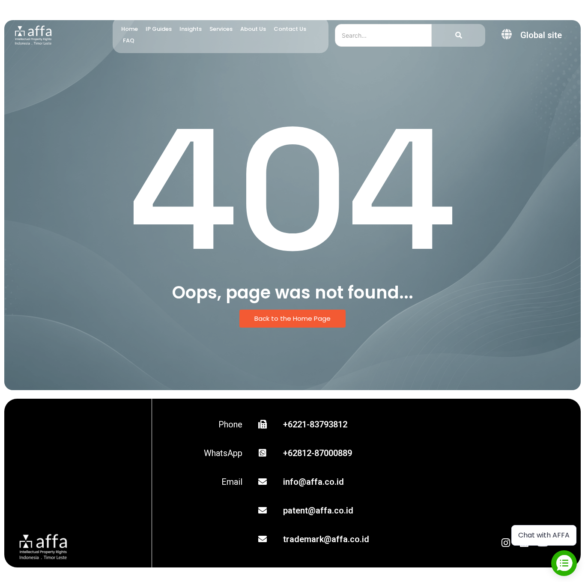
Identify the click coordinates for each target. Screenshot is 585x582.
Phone (230, 424)
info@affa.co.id (313, 482)
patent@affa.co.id (318, 510)
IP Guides (159, 29)
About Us (253, 29)
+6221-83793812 (315, 424)
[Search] (458, 35)
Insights (190, 29)
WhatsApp (223, 453)
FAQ (128, 40)
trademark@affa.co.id (326, 539)
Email (231, 482)
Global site (541, 35)
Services (221, 29)
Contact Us (290, 29)
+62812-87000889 (317, 453)
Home (129, 29)
